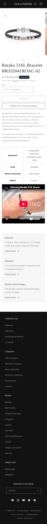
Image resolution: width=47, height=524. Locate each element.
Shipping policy (32, 514)
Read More (10, 251)
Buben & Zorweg (13, 413)
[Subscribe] (38, 491)
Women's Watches (14, 375)
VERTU (8, 442)
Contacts (9, 342)
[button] (5, 4)
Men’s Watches (12, 369)
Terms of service (17, 514)
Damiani (9, 430)
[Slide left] (18, 59)
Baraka (8, 402)
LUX (13, 510)
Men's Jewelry (11, 358)
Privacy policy (23, 510)
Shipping (15, 80)
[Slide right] (29, 59)
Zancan (8, 453)
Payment (9, 331)
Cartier (8, 425)
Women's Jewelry (13, 364)
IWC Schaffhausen (13, 436)
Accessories (10, 381)
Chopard (9, 419)
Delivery (9, 325)
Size (4, 85)
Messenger (10, 469)
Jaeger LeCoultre (13, 447)
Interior (8, 386)
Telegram (9, 475)
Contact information (24, 518)
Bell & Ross (10, 408)
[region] (23, 164)
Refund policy (36, 510)
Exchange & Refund (14, 336)
